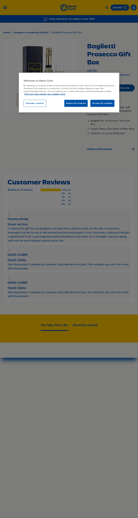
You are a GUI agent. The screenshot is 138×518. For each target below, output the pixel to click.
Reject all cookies (76, 103)
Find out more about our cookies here (44, 94)
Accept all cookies (102, 103)
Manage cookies (35, 103)
